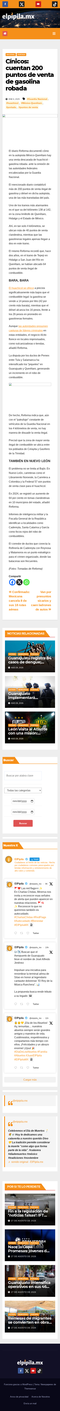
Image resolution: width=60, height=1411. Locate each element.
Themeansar (30, 1388)
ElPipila (19, 883)
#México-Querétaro (31, 103)
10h (47, 947)
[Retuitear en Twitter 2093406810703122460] (22, 933)
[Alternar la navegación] (54, 34)
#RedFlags (39, 917)
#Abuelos (19, 1055)
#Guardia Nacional (37, 99)
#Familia (42, 1051)
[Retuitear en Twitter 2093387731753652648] (22, 1004)
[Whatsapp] (26, 582)
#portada (11, 107)
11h (46, 1018)
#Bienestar (37, 921)
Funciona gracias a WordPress (18, 1384)
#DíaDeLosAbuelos (25, 1051)
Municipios (23, 654)
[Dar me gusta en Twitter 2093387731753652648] (29, 1004)
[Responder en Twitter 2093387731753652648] (16, 1004)
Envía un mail (30, 1403)
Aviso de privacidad (19, 1396)
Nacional (11, 54)
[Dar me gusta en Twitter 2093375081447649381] (29, 1068)
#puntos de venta (28, 107)
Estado (12, 654)
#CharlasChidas (23, 917)
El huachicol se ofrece (21, 288)
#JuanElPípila (34, 1055)
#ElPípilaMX (21, 925)
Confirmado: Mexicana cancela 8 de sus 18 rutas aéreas (19, 600)
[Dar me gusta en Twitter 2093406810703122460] (29, 933)
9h (46, 884)
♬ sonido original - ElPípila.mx (25, 1162)
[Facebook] (12, 582)
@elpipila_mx (35, 884)
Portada (21, 54)
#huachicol (12, 103)
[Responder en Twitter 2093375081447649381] (16, 1068)
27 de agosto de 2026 (23, 1221)
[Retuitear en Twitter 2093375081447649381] (22, 1068)
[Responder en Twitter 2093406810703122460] (16, 933)
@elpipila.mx (20, 1100)
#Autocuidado (22, 921)
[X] (19, 582)
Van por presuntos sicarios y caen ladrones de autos (41, 600)
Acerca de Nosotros (41, 1396)
